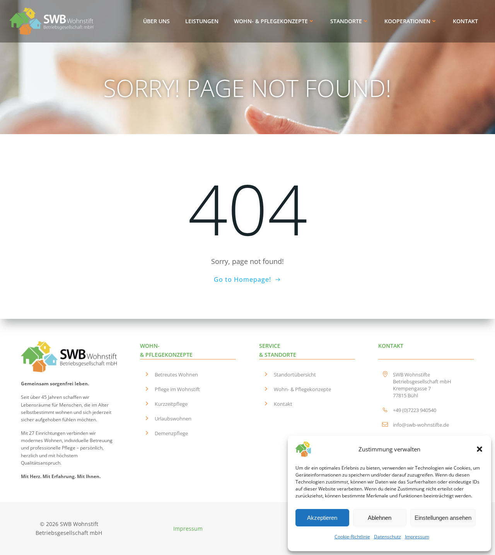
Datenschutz (387, 536)
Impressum (417, 536)
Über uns (156, 21)
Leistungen (201, 21)
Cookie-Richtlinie (352, 536)
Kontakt (465, 21)
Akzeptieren (322, 517)
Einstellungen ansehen (443, 517)
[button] (479, 449)
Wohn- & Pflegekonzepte (271, 21)
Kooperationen (407, 21)
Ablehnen (379, 517)
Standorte (346, 21)
